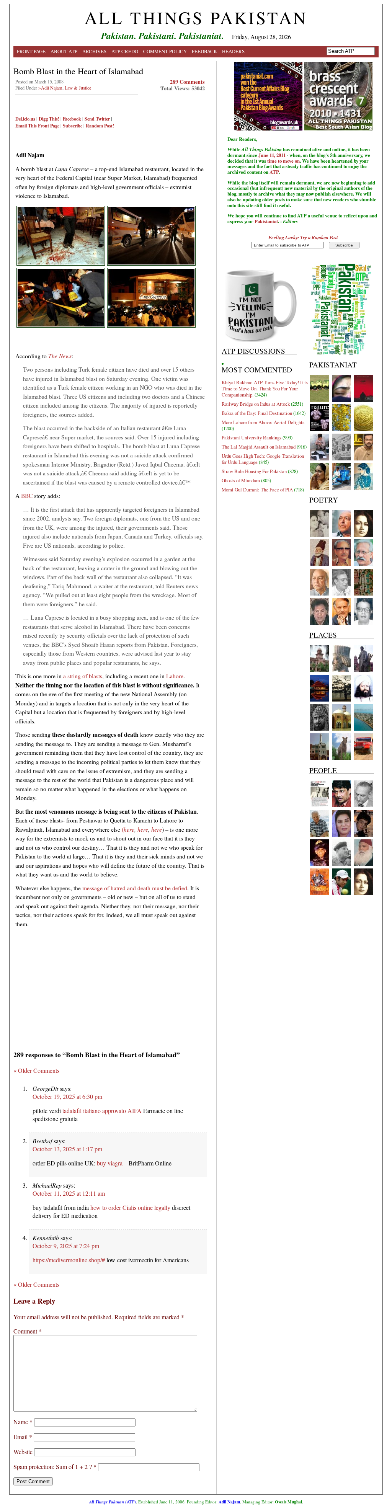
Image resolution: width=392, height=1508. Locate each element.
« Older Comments (36, 1070)
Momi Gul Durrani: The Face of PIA (257, 489)
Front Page (31, 51)
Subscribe (72, 125)
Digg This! (49, 118)
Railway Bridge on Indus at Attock (256, 403)
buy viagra (109, 1163)
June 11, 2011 (272, 155)
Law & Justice (78, 88)
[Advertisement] (110, 986)
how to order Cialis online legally (130, 1207)
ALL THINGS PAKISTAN (196, 17)
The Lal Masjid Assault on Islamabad (259, 446)
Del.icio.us (25, 118)
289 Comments (187, 82)
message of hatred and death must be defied (134, 888)
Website (23, 1452)
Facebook (72, 118)
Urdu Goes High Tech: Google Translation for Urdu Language (263, 458)
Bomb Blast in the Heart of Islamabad (78, 71)
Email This (26, 125)
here (129, 829)
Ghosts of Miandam (241, 480)
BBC (27, 495)
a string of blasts (82, 676)
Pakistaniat (266, 221)
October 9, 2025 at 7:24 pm (66, 1246)
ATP (274, 171)
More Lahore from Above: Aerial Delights (263, 422)
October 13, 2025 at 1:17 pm (67, 1149)
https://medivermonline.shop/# (69, 1260)
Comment (27, 1331)
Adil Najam (229, 1501)
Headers (233, 51)
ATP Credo (124, 51)
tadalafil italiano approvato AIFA (102, 1111)
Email (22, 1437)
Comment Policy (165, 51)
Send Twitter (97, 118)
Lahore (174, 676)
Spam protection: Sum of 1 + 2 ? (52, 1466)
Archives (94, 51)
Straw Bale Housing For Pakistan (254, 471)
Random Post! (100, 125)
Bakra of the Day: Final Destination (257, 413)
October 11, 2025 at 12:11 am (69, 1193)
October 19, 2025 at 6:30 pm (67, 1096)
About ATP (64, 51)
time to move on (283, 160)
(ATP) (112, 1502)
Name (23, 1422)
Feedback (204, 51)
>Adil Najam (50, 88)
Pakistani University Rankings (251, 437)
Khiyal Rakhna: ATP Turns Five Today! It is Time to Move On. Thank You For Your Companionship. (265, 388)
